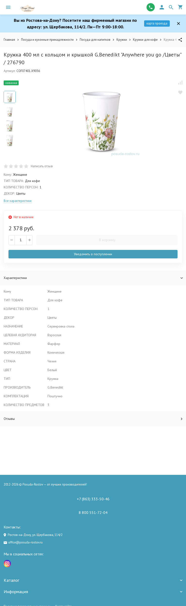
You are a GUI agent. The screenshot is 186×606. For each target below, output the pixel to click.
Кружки (121, 40)
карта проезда (157, 23)
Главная (9, 40)
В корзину (107, 239)
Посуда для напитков (95, 40)
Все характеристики (17, 201)
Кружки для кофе (145, 40)
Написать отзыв (42, 166)
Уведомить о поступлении (93, 254)
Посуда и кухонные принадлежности (47, 40)
